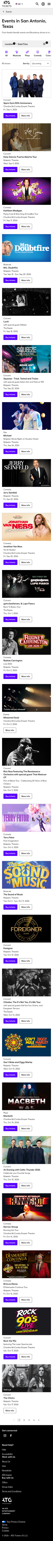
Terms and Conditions (11, 1491)
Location (9, 44)
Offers (4, 1482)
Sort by (26, 63)
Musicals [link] (17, 55)
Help (4, 1449)
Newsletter (7, 1470)
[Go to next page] (39, 1420)
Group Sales (7, 1487)
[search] (37, 4)
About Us (6, 1461)
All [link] (6, 55)
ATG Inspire (7, 1475)
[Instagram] (5, 1436)
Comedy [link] (38, 55)
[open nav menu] (49, 4)
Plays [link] (27, 55)
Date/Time (23, 44)
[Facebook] (11, 1436)
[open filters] (44, 43)
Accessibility (7, 1454)
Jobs (4, 1466)
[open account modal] (43, 4)
